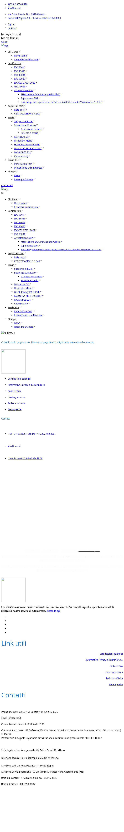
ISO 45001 (19, 86)
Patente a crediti (29, 132)
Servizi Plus (13, 159)
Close (4, 41)
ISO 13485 (19, 71)
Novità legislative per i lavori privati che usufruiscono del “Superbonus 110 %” (61, 102)
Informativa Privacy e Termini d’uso (104, 659)
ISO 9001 (19, 67)
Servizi (11, 117)
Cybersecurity (21, 156)
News (17, 175)
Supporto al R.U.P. (23, 121)
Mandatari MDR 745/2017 (27, 148)
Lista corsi (19, 109)
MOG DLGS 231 (22, 152)
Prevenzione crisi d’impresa (28, 167)
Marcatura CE (21, 136)
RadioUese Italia (114, 678)
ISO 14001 (19, 74)
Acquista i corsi (16, 105)
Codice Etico (116, 665)
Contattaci (7, 185)
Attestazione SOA (23, 90)
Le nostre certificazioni (26, 59)
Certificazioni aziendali (111, 653)
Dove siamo (20, 55)
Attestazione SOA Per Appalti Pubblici (40, 94)
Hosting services (114, 672)
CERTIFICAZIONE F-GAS (27, 113)
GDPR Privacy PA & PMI (27, 144)
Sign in (11, 24)
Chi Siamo (13, 51)
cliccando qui (53, 468)
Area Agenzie (116, 684)
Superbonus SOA (29, 98)
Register (12, 27)
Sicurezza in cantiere (31, 129)
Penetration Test (23, 163)
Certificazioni (14, 63)
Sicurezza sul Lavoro (25, 125)
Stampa (12, 171)
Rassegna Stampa (23, 179)
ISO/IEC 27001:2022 (24, 82)
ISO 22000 (19, 78)
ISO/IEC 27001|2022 (68, 807)
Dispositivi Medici (23, 140)
